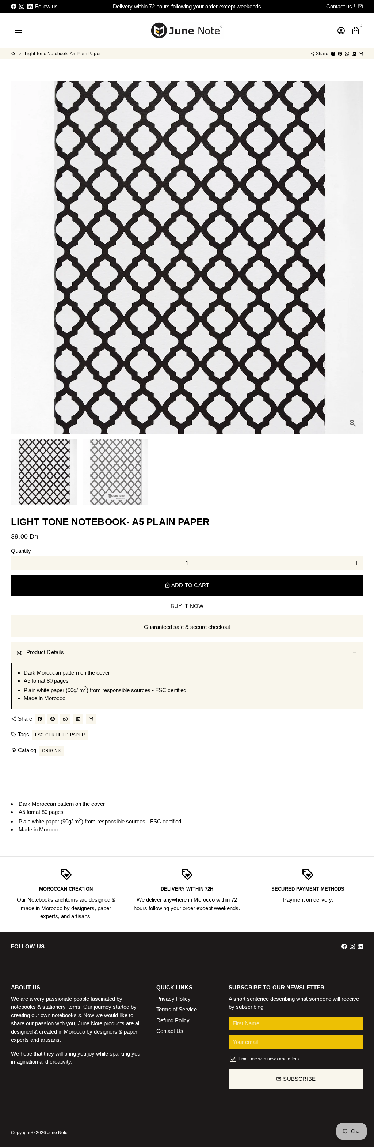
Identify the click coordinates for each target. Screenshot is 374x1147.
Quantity (21, 551)
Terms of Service (176, 1009)
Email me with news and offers (268, 1058)
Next (353, 257)
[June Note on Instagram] (21, 6)
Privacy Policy (173, 999)
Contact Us (169, 1031)
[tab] (187, 652)
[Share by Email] (361, 53)
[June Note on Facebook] (13, 6)
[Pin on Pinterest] (340, 53)
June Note (57, 1132)
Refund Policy (173, 1020)
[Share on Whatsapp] (347, 53)
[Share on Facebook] (333, 53)
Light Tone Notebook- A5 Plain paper (63, 53)
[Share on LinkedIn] (354, 53)
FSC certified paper (60, 734)
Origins (51, 750)
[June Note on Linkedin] (30, 6)
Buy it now (187, 606)
